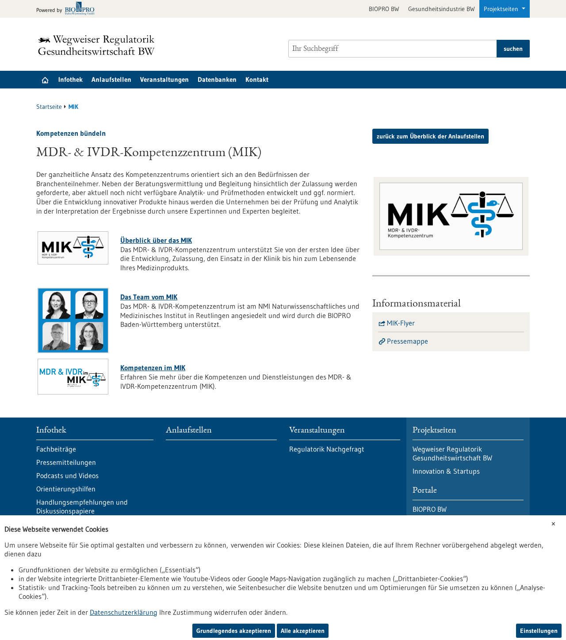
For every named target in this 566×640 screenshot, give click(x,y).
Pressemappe (407, 341)
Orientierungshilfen (66, 488)
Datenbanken (217, 79)
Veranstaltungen (164, 79)
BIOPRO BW (384, 9)
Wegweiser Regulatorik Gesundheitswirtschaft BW (452, 453)
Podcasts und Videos (67, 475)
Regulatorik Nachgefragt (326, 449)
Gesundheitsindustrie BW (441, 9)
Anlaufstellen (111, 79)
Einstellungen (539, 631)
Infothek (70, 79)
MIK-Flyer (401, 322)
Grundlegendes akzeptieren (233, 631)
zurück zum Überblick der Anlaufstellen (430, 136)
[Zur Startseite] (98, 45)
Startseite (49, 107)
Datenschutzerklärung (123, 612)
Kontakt (256, 79)
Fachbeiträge (56, 449)
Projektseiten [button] (502, 9)
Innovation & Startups (446, 471)
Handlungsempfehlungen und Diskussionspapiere (82, 506)
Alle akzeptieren (303, 631)
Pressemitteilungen (66, 462)
